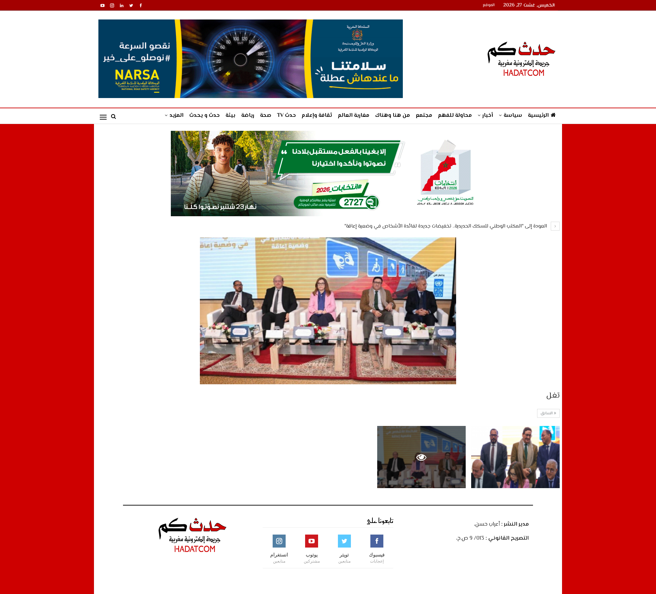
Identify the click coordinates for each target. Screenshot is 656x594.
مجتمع (424, 115)
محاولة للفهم (455, 115)
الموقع (489, 5)
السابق (547, 413)
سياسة (513, 115)
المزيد (176, 115)
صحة (265, 115)
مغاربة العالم (353, 115)
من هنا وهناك (392, 115)
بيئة (230, 115)
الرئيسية (538, 115)
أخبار (487, 115)
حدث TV (286, 115)
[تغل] (515, 457)
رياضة (247, 115)
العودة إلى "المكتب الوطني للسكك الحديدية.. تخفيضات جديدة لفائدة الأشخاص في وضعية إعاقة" (446, 226)
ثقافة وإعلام (317, 115)
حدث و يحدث (204, 115)
